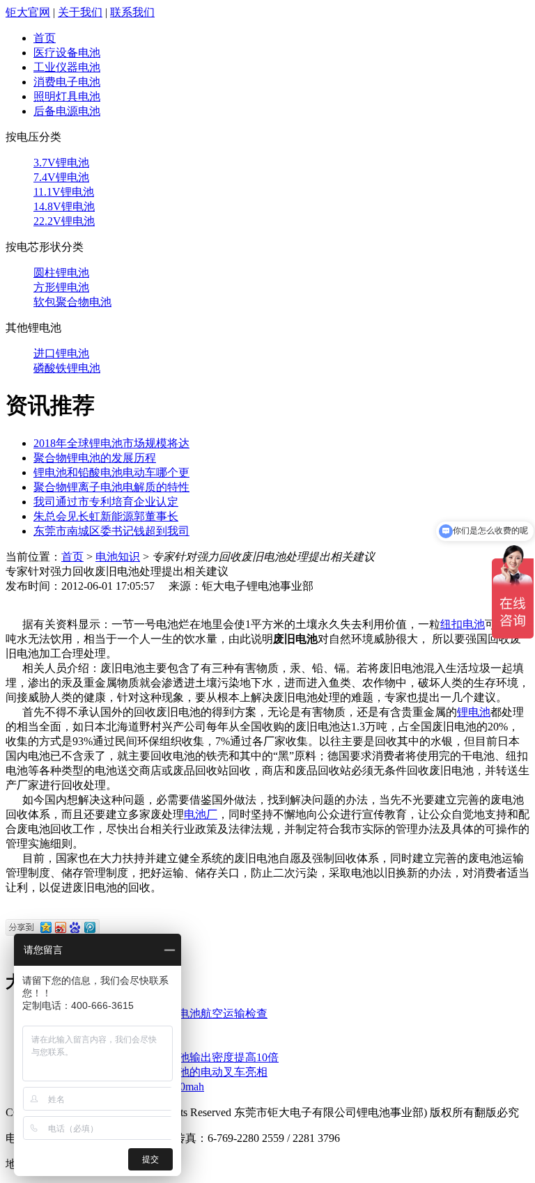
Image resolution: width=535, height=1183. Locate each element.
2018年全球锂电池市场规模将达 (111, 443)
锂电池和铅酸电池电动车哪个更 (111, 472)
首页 (44, 38)
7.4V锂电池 (61, 177)
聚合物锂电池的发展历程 (94, 458)
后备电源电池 (66, 111)
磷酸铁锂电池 (66, 368)
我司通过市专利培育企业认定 (105, 502)
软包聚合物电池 (72, 302)
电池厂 (200, 814)
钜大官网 (28, 12)
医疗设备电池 (66, 52)
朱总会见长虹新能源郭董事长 (105, 516)
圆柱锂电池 (61, 273)
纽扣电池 (462, 624)
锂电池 (473, 712)
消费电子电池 (66, 82)
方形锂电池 (61, 287)
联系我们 (132, 12)
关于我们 (80, 12)
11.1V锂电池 (63, 192)
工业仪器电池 (66, 67)
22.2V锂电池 (64, 221)
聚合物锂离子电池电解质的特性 (111, 487)
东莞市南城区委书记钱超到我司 (111, 531)
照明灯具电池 (66, 96)
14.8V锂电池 (64, 206)
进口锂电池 (61, 353)
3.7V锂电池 (61, 163)
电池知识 (117, 557)
